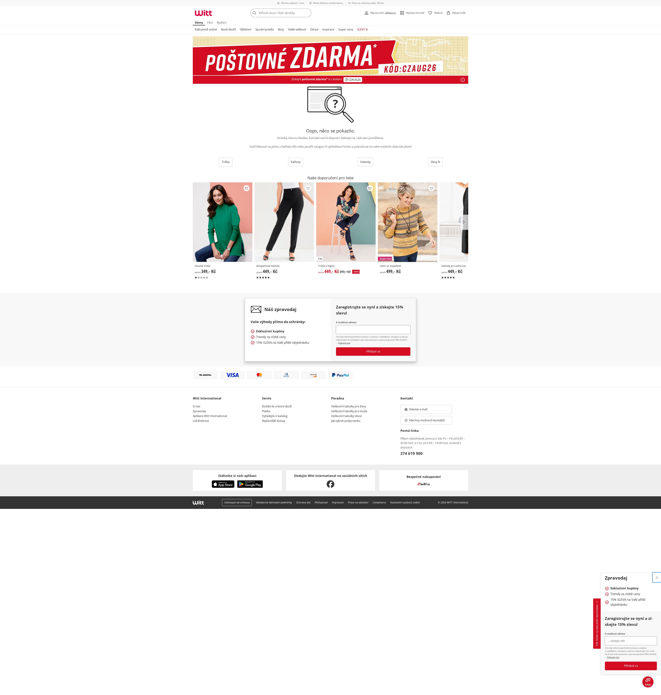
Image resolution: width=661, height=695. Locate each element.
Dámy (199, 22)
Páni (210, 22)
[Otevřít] (462, 80)
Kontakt (406, 398)
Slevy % (435, 162)
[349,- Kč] (222, 222)
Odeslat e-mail (422, 410)
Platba (266, 411)
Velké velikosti (297, 29)
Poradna (337, 398)
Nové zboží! (228, 29)
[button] (464, 222)
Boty (281, 29)
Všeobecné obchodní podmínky (274, 502)
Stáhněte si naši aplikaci (237, 476)
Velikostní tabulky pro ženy (348, 406)
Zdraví (314, 29)
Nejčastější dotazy (273, 421)
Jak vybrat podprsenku (345, 421)
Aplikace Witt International (210, 416)
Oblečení (245, 29)
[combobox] (288, 13)
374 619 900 (411, 453)
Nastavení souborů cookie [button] (405, 502)
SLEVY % (362, 29)
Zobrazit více (613, 657)
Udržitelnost (201, 421)
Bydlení (221, 22)
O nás (196, 406)
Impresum (338, 502)
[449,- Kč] (284, 222)
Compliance (379, 502)
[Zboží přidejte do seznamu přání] (246, 188)
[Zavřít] (657, 577)
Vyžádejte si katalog (274, 416)
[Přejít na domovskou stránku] (203, 13)
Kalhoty (296, 162)
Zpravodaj (199, 411)
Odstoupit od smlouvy (237, 502)
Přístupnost (321, 502)
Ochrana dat (303, 502)
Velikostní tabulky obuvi (346, 416)
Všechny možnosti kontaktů (427, 420)
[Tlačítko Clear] (307, 13)
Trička (226, 162)
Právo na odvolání (358, 502)
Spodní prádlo (264, 29)
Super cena (345, 29)
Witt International (207, 398)
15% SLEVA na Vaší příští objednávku (597, 626)
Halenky (365, 162)
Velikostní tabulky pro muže (349, 411)
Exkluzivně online (206, 29)
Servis (266, 398)
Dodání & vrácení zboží (277, 406)
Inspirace (328, 29)
